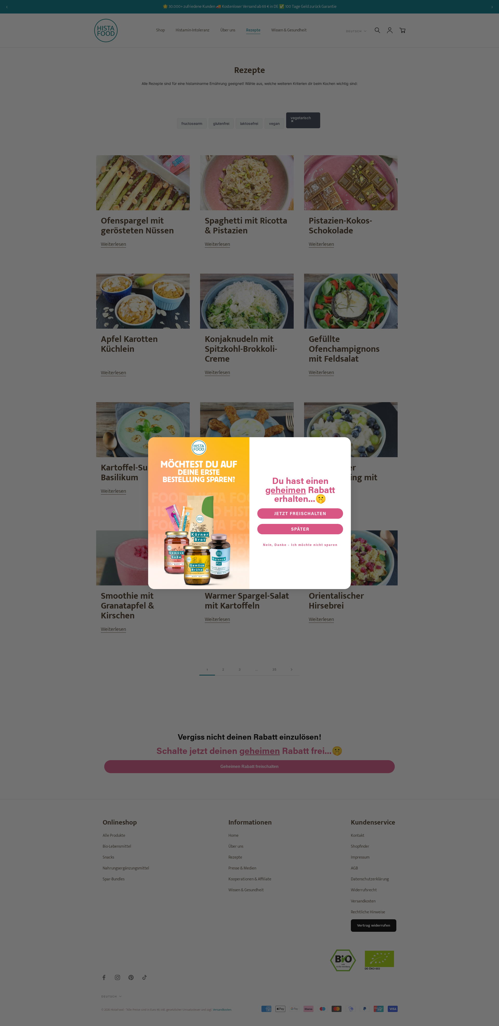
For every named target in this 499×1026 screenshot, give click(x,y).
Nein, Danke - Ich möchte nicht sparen (300, 545)
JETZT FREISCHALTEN (300, 513)
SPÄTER (300, 529)
